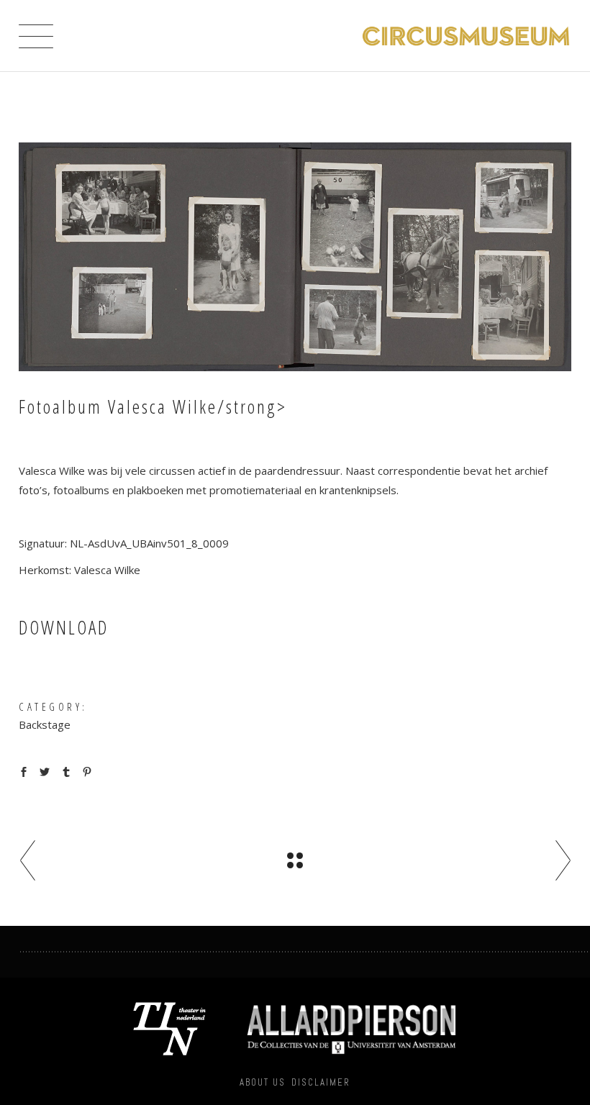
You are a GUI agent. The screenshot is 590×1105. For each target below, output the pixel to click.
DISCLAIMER (320, 1082)
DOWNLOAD (64, 627)
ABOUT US (263, 1082)
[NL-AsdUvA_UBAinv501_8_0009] (295, 256)
